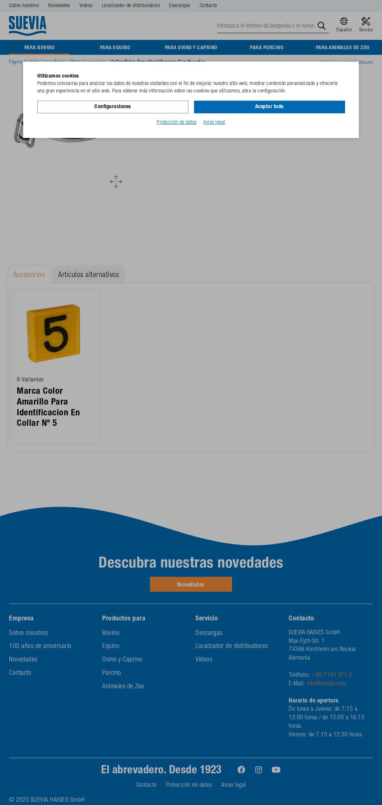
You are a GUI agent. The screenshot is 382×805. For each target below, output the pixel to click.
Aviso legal (214, 122)
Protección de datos (177, 122)
